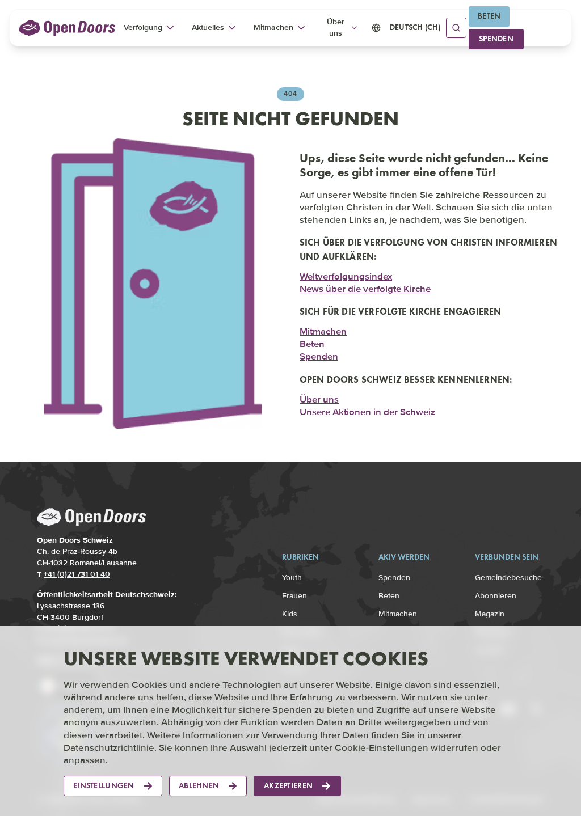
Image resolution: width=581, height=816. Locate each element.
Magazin (489, 614)
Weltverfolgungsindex (346, 276)
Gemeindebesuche (508, 577)
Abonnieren (495, 596)
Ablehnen (199, 785)
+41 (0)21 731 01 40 (77, 574)
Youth (292, 577)
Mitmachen (323, 331)
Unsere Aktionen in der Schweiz (367, 412)
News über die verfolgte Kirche (365, 289)
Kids (289, 614)
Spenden (496, 39)
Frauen (294, 596)
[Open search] (456, 28)
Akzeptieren (288, 785)
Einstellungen (103, 785)
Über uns (319, 399)
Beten (489, 16)
